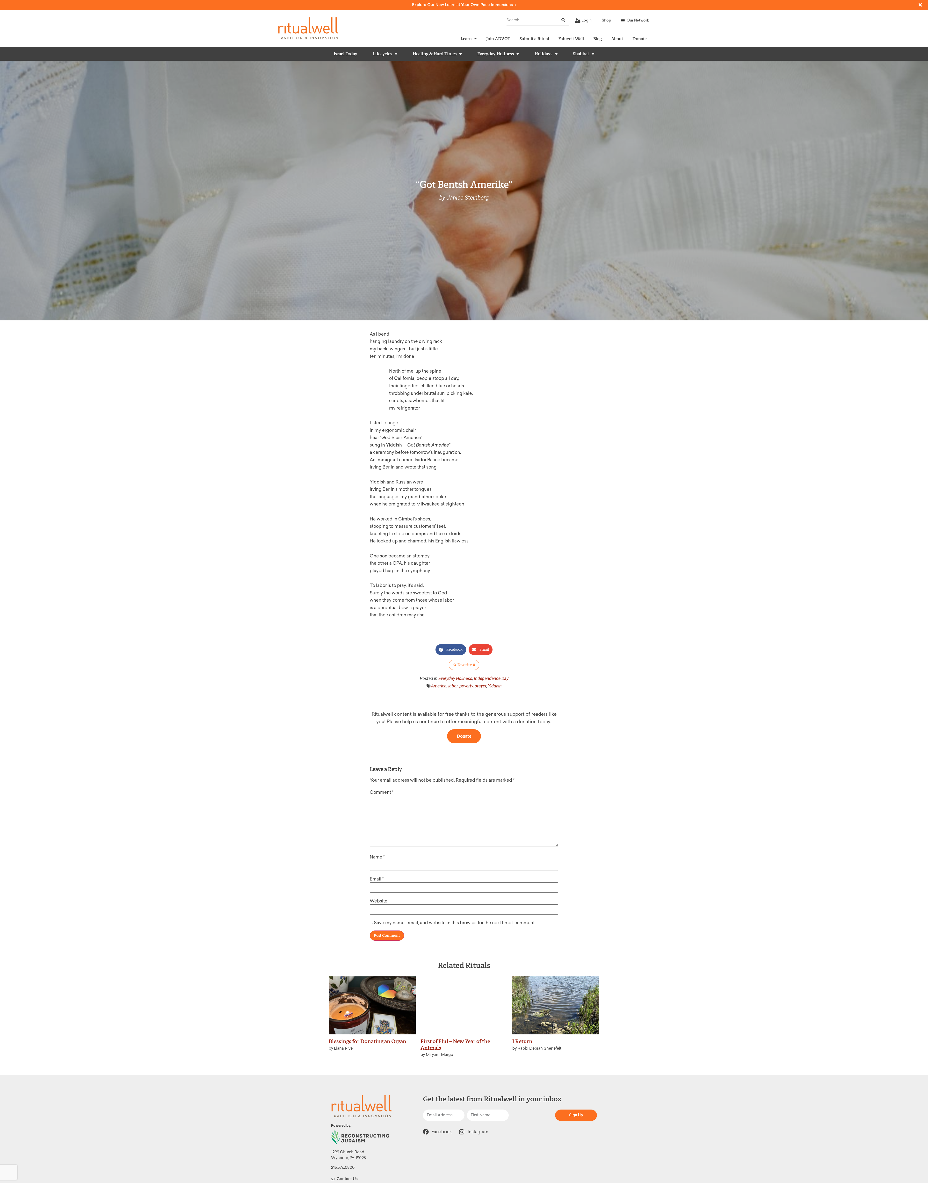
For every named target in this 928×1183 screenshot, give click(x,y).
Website (378, 901)
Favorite (466, 665)
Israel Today (345, 54)
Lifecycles (382, 54)
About (617, 38)
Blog (597, 38)
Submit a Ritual (534, 38)
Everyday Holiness (495, 54)
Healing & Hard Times (435, 54)
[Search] (563, 20)
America (439, 685)
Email (377, 879)
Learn (466, 38)
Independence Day (491, 678)
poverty (466, 685)
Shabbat (581, 54)
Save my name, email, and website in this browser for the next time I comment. (455, 923)
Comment (381, 792)
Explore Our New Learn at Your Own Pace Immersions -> (464, 4)
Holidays (543, 54)
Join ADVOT (498, 38)
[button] (450, 649)
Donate (639, 38)
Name (377, 857)
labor (453, 685)
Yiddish (495, 685)
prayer (480, 685)
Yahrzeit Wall (571, 38)
